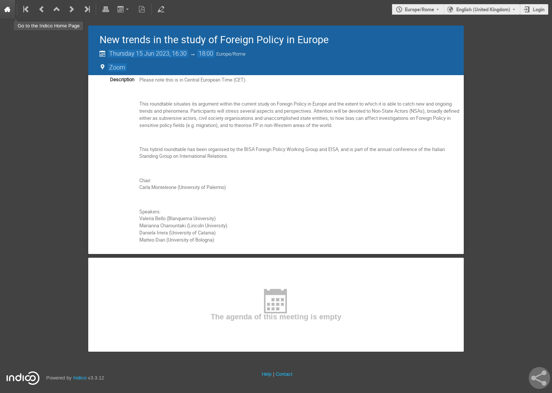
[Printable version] (105, 9)
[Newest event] (86, 9)
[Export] (123, 9)
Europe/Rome (419, 9)
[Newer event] (71, 9)
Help (266, 374)
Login (538, 9)
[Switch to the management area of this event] (161, 9)
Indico (79, 378)
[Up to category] (56, 9)
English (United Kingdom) (483, 9)
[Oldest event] (26, 9)
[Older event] (41, 9)
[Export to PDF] (141, 9)
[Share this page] (539, 378)
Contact (284, 374)
